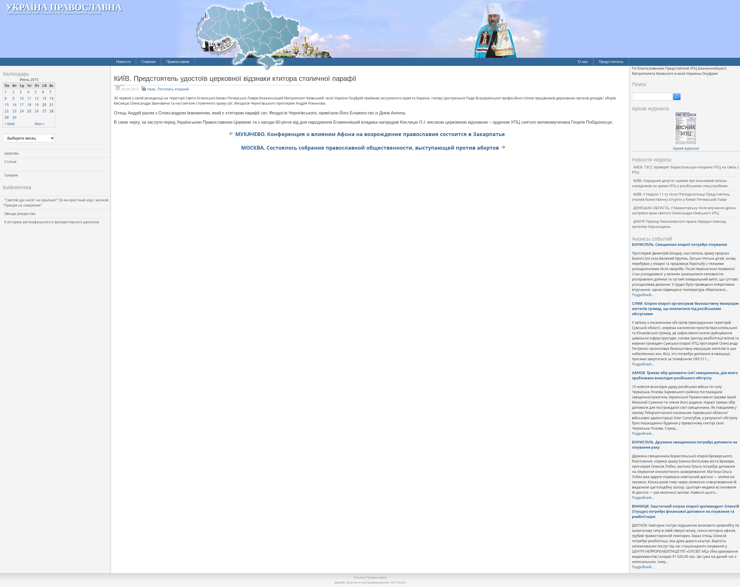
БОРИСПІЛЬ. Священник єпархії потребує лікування (679, 244)
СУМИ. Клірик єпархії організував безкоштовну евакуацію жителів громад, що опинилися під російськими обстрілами (685, 308)
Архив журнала (686, 148)
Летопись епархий (173, 89)
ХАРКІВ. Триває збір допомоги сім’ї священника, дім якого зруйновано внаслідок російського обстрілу (685, 375)
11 (29, 98)
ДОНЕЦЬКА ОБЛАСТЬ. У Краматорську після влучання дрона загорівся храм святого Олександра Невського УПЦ (684, 210)
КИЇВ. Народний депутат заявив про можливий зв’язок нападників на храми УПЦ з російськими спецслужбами (680, 183)
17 (22, 104)
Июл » (40, 123)
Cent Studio (398, 582)
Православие (177, 62)
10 (22, 98)
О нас (583, 62)
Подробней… (643, 294)
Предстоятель (611, 62)
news (151, 89)
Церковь (11, 153)
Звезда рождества (19, 213)
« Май (10, 123)
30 (14, 117)
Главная (148, 62)
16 (14, 104)
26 (37, 111)
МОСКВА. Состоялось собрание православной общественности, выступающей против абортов (370, 147)
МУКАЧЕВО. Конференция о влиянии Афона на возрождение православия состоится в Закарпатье (370, 134)
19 (37, 104)
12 (37, 98)
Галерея (11, 175)
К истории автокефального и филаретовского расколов (51, 222)
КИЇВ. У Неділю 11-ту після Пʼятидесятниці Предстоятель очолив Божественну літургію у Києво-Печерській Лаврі (681, 197)
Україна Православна (64, 7)
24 (22, 111)
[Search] (677, 96)
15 (7, 104)
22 (7, 111)
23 (14, 111)
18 (29, 104)
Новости (123, 62)
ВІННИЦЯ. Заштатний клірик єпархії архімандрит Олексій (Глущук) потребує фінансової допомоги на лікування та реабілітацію (685, 511)
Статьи (10, 161)
